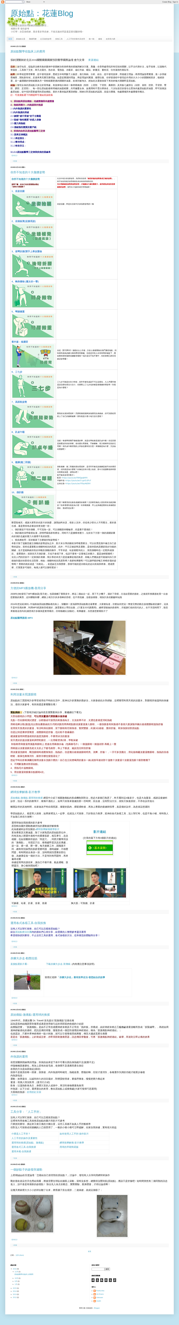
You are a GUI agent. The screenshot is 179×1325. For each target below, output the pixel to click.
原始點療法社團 (23, 932)
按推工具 (59, 39)
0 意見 (15, 161)
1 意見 (15, 577)
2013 (15, 1294)
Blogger (97, 1308)
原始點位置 (20, 39)
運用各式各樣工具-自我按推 (28, 923)
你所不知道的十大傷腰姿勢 (27, 172)
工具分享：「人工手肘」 (26, 1111)
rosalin (98, 1301)
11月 (16, 1272)
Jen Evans (100, 1294)
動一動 (91, 39)
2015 (15, 1288)
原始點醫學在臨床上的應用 (27, 51)
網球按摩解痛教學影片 (47, 829)
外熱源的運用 (19, 1056)
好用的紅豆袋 (34, 1092)
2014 (15, 1291)
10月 (16, 1278)
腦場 (100, 39)
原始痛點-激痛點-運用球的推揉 (30, 1014)
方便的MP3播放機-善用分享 (28, 588)
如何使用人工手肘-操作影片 (74, 1133)
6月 (16, 1281)
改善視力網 (110, 39)
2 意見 (15, 1045)
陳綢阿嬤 (32, 39)
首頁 (10, 39)
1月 (16, 1284)
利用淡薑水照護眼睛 (23, 694)
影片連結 (99, 831)
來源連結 (93, 59)
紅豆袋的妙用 (45, 39)
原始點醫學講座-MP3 (21, 618)
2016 (15, 1269)
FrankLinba (100, 1291)
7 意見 (15, 1158)
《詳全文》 (14, 155)
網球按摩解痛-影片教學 (25, 792)
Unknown (99, 1297)
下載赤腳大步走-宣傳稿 (58, 964)
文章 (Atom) (20, 1255)
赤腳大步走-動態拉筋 (23, 958)
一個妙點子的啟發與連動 (26, 1169)
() (28, 1142)
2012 (15, 1297)
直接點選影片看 (18, 964)
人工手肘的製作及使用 (76, 39)
